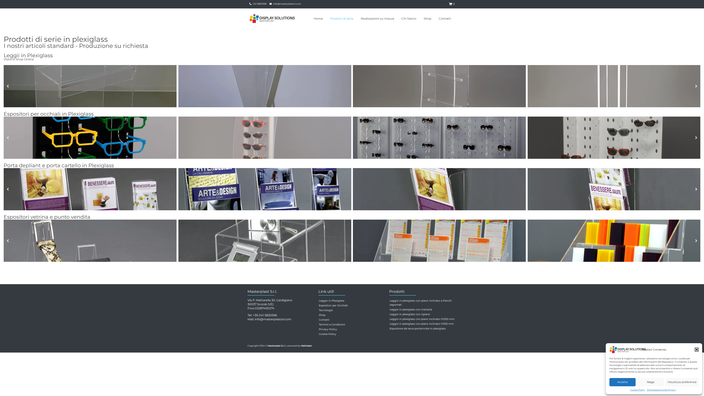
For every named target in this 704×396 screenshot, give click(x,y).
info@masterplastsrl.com (273, 319)
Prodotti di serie (341, 18)
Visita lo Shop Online (19, 59)
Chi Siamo (409, 18)
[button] (696, 349)
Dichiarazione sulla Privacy (661, 389)
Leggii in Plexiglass (28, 55)
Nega (650, 382)
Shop (427, 18)
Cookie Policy (637, 389)
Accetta (622, 382)
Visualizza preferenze (682, 382)
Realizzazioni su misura (377, 18)
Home (318, 18)
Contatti (445, 18)
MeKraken (306, 345)
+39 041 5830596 (265, 315)
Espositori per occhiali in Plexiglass (49, 114)
